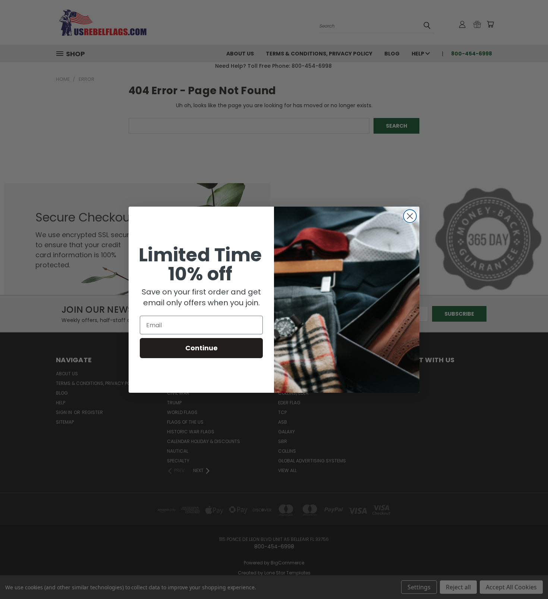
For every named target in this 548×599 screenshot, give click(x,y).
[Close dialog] (409, 216)
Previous (528, 576)
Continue (201, 348)
